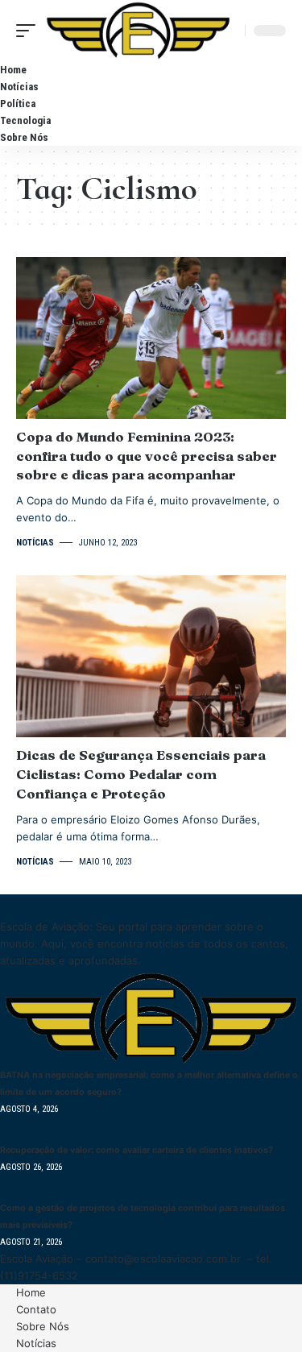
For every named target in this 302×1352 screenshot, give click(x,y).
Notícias (35, 542)
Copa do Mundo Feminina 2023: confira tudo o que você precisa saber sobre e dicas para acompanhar (146, 455)
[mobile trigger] (29, 30)
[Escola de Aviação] (138, 30)
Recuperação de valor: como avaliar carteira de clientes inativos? (136, 1150)
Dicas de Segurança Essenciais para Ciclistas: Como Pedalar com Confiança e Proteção (141, 774)
